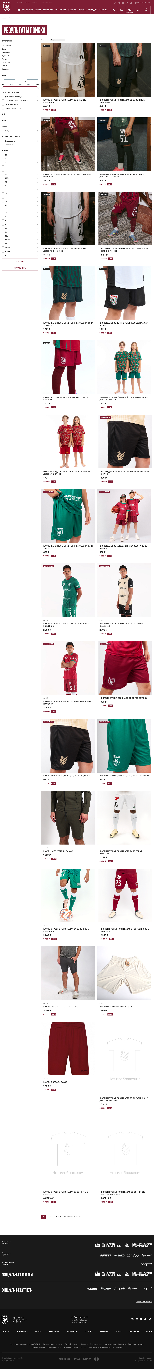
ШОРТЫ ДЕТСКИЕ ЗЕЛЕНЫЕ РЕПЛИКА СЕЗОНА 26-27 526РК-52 (68, 324)
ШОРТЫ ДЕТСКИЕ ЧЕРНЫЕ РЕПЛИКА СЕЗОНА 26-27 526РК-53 (124, 324)
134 (21, 205)
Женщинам (48, 10)
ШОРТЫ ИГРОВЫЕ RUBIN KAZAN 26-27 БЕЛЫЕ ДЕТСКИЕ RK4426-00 (64, 249)
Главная (5, 18)
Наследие (92, 10)
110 (21, 190)
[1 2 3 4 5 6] (68, 441)
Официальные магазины (53, 1344)
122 (21, 197)
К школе (103, 10)
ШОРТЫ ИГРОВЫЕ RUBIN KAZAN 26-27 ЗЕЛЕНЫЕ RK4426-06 (122, 101)
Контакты (122, 1344)
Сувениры (72, 10)
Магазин (35, 3)
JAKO (21, 131)
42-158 (21, 255)
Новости (84, 1344)
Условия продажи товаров (74, 1347)
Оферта (119, 1347)
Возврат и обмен (38, 1347)
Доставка (132, 1344)
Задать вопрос (96, 1344)
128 (21, 201)
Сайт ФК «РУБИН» (23, 3)
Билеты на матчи (46, 3)
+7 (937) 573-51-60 (79, 1317)
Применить (20, 268)
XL (21, 170)
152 (21, 217)
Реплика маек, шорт (21, 108)
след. (58, 1217)
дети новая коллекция (21, 97)
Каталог (5, 1332)
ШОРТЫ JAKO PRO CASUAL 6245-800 (60, 1007)
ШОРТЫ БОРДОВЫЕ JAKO (55, 1082)
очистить (20, 261)
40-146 (21, 251)
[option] (68, 590)
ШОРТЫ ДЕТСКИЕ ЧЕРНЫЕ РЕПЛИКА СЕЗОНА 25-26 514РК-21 (125, 472)
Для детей (21, 145)
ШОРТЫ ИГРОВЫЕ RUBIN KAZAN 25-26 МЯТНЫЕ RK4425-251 (65, 1193)
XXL (21, 174)
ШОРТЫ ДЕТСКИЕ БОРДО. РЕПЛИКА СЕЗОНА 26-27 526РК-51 (67, 398)
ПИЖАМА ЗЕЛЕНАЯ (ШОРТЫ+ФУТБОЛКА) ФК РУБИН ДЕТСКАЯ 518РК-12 (124, 398)
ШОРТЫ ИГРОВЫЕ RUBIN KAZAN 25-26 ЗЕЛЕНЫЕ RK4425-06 (66, 625)
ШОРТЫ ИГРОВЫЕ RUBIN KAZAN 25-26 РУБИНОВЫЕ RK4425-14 (67, 702)
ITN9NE (149, 1361)
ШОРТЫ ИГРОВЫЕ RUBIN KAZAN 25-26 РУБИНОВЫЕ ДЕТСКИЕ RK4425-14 (124, 1099)
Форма (82, 10)
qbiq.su (149, 1358)
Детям (38, 10)
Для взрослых (21, 141)
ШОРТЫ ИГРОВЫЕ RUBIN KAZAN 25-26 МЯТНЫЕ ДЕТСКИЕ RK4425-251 (123, 1193)
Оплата (141, 1344)
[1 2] (125, 218)
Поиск (149, 1332)
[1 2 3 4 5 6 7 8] (125, 668)
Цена (4, 75)
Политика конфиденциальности (101, 1347)
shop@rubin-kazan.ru (79, 1320)
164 (21, 220)
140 (21, 209)
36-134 (21, 247)
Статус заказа (110, 1344)
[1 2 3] (68, 70)
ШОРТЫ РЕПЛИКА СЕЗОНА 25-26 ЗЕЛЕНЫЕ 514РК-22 (124, 776)
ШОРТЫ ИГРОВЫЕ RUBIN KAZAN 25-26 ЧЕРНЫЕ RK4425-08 (122, 625)
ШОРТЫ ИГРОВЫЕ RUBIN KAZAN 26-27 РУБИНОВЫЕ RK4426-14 (67, 175)
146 (21, 213)
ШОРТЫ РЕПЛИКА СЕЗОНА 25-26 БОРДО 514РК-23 (124, 698)
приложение (145, 3)
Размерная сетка (54, 1347)
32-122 (21, 244)
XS (21, 155)
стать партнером (144, 1301)
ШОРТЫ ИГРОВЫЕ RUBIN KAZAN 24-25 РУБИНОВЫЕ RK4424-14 (125, 930)
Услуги (4, 59)
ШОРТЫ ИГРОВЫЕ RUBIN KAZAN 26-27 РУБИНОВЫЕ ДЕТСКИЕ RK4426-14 (124, 249)
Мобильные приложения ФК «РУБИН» (25, 1344)
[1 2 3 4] (124, 70)
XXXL (21, 178)
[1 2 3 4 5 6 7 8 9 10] (124, 367)
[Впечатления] (130, 10)
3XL (21, 228)
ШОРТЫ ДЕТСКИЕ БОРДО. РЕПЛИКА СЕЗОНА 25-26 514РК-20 (123, 547)
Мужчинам (60, 10)
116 (21, 193)
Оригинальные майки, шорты (21, 100)
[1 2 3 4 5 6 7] (125, 441)
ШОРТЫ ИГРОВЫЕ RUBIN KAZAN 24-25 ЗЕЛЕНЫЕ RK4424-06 (66, 930)
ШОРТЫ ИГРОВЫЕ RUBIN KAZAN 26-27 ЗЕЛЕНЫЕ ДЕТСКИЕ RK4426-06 (122, 175)
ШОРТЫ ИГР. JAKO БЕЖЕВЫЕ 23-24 (116, 1007)
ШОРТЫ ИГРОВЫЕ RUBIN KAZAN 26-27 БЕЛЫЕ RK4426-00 (64, 101)
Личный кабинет (71, 1344)
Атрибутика (27, 10)
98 (21, 182)
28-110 (21, 240)
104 (21, 186)
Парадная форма (21, 104)
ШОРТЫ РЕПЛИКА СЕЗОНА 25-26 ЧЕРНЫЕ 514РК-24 (67, 776)
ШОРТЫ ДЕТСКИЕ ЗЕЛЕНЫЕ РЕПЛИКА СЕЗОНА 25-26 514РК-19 (68, 547)
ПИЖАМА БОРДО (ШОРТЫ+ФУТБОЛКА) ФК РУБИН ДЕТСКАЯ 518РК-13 (66, 472)
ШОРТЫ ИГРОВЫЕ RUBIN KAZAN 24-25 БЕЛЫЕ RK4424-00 (121, 852)
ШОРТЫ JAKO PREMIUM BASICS (58, 851)
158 (21, 232)
